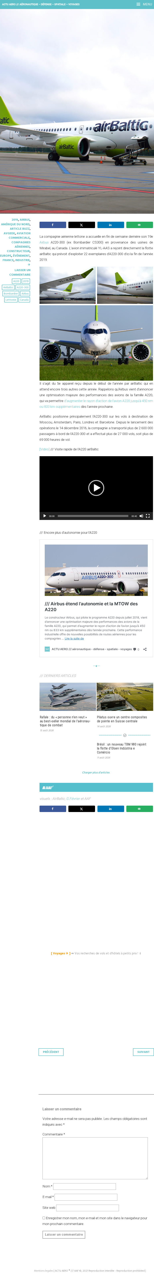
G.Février (73, 799)
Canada (24, 300)
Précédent (51, 1052)
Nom (47, 1186)
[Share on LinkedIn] (110, 225)
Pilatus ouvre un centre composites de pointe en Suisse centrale (122, 719)
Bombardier (11, 293)
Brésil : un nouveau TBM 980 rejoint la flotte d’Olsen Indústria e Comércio (121, 748)
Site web (49, 1208)
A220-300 (23, 287)
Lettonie (11, 300)
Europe (5, 255)
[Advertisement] (97, 853)
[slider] (93, 516)
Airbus (25, 219)
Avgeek (9, 233)
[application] (96, 488)
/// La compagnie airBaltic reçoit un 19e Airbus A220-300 (69, 74)
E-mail (48, 1197)
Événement (21, 255)
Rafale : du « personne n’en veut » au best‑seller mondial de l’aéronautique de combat (65, 721)
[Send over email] (139, 225)
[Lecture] (45, 516)
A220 (16, 281)
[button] (96, 488)
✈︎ (29, 264)
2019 (15, 219)
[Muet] (141, 516)
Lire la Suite (18, 104)
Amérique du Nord (15, 224)
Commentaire (54, 1134)
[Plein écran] (148, 516)
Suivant (143, 1052)
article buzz (20, 228)
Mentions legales (43, 1271)
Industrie (22, 260)
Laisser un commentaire (19, 272)
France (8, 260)
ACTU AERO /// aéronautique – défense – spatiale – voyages (41, 4)
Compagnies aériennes (20, 244)
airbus (25, 293)
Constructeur (18, 251)
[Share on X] (81, 225)
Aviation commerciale (19, 235)
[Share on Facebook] (53, 225)
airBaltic (8, 287)
